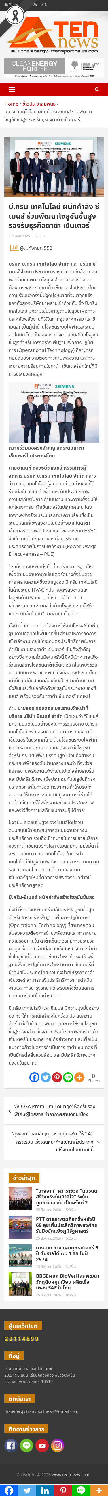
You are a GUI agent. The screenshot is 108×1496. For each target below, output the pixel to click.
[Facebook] (34, 1077)
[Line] (68, 1077)
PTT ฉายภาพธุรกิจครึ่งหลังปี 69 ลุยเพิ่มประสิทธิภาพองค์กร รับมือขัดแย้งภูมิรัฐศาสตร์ (66, 1225)
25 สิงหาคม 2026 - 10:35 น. (56, 1295)
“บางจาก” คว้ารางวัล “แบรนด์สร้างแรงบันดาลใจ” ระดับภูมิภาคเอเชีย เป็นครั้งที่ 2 (66, 1197)
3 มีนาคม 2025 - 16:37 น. (27, 236)
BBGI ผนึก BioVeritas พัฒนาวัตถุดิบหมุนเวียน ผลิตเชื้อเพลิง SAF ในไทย (67, 1282)
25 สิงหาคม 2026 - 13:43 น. (56, 1266)
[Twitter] (46, 1077)
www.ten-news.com (70, 1475)
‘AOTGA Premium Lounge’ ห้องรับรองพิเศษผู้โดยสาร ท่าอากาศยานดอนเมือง (54, 1110)
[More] (79, 1077)
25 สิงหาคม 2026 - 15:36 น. (56, 1210)
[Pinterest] (57, 1077)
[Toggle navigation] (11, 89)
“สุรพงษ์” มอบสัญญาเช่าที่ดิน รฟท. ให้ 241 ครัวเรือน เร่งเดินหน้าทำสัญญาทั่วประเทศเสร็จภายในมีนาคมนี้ (52, 1142)
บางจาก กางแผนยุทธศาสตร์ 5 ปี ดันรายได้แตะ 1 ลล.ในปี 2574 (67, 1254)
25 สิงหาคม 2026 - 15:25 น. (56, 1238)
